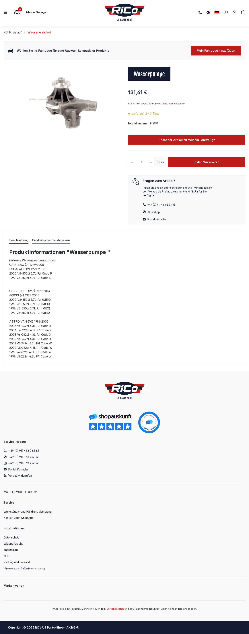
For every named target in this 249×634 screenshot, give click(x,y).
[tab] (18, 240)
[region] (62, 106)
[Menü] (7, 12)
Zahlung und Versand (17, 562)
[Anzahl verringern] (132, 162)
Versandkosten (115, 608)
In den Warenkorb (206, 162)
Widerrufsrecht (13, 543)
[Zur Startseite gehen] (124, 12)
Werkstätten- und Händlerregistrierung (28, 511)
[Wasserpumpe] (62, 106)
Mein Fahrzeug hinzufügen (216, 50)
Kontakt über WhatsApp (19, 518)
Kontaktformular (156, 219)
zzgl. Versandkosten (174, 103)
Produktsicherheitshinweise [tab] (51, 240)
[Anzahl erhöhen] (151, 162)
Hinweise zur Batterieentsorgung (24, 568)
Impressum (11, 550)
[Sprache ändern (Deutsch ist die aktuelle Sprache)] (217, 12)
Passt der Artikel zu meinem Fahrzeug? (187, 140)
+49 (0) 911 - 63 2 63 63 (23, 450)
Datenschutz (12, 537)
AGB (6, 556)
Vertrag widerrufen (20, 475)
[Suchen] (226, 12)
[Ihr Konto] (234, 12)
